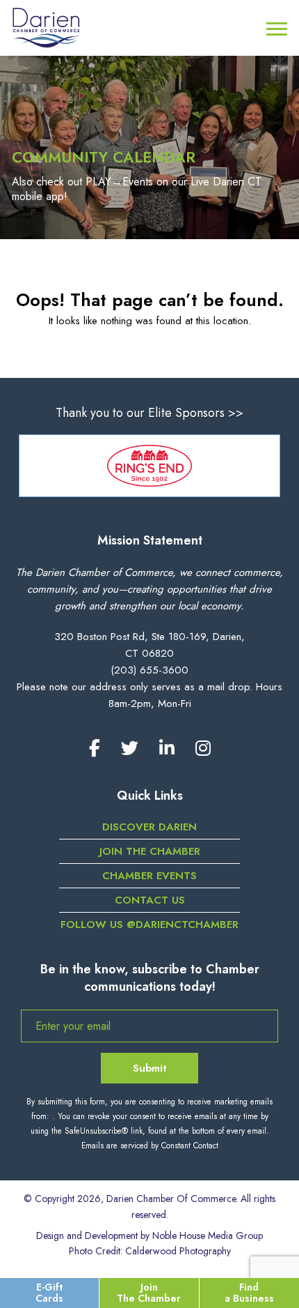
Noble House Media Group (207, 1235)
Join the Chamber (149, 851)
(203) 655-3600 (149, 670)
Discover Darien (149, 827)
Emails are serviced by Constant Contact (149, 1145)
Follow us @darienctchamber (149, 924)
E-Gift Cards (49, 1292)
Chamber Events (149, 875)
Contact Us (150, 900)
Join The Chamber (149, 1292)
